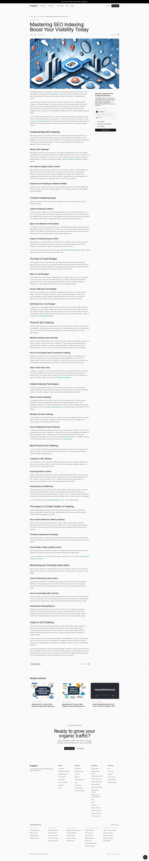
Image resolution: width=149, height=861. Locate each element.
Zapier (93, 802)
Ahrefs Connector (95, 807)
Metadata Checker (34, 838)
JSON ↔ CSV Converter (109, 830)
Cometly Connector (96, 813)
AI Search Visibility (89, 846)
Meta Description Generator (74, 830)
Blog (67, 5)
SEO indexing (53, 94)
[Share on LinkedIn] (118, 34)
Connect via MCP (62, 782)
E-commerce (78, 785)
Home (31, 16)
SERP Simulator (33, 833)
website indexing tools (63, 377)
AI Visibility (61, 768)
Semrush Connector (96, 810)
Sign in (108, 5)
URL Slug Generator (35, 830)
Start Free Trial (106, 130)
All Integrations (95, 768)
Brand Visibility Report (90, 843)
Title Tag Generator (72, 833)
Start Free (115, 5)
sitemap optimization (54, 500)
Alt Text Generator (71, 838)
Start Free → (85, 1)
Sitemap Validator (52, 833)
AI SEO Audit (88, 840)
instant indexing (55, 407)
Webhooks (94, 805)
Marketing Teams (79, 771)
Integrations (61, 785)
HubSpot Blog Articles (96, 787)
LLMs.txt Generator (89, 838)
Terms (113, 854)
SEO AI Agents (62, 777)
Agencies (77, 777)
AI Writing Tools (71, 840)
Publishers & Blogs (79, 790)
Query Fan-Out (89, 835)
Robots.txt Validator (53, 830)
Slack (92, 799)
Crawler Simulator (89, 830)
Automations (61, 779)
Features (42, 5)
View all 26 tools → (115, 824)
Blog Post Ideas (71, 835)
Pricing (72, 5)
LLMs (118, 854)
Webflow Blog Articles (97, 776)
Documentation (111, 777)
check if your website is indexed (40, 121)
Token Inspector (89, 833)
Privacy (109, 854)
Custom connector (96, 816)
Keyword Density (34, 835)
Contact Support (112, 779)
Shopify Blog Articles (96, 781)
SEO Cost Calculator (108, 835)
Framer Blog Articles (96, 779)
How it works (60, 5)
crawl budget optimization (45, 316)
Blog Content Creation (64, 771)
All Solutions (78, 768)
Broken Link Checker (53, 838)
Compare (110, 774)
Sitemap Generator (53, 840)
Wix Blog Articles (95, 784)
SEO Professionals (79, 779)
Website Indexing (41, 16)
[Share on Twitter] (116, 34)
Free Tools (110, 771)
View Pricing (80, 748)
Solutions (50, 5)
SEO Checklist (106, 840)
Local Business (78, 788)
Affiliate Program (112, 782)
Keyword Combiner (108, 833)
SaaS (76, 782)
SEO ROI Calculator (108, 838)
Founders (77, 774)
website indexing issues (73, 250)
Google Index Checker (79, 616)
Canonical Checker (53, 835)
